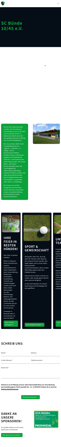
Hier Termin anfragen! (9, 323)
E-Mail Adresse (7, 360)
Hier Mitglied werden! (34, 325)
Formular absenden (30, 397)
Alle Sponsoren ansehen (11, 435)
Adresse (34, 353)
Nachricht (5, 368)
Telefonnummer (36, 360)
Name (3, 353)
